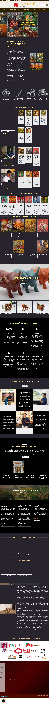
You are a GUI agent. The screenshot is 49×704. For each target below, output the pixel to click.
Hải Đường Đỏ (37, 205)
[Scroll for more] (24, 497)
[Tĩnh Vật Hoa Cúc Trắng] (36, 150)
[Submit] (47, 5)
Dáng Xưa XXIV (21, 180)
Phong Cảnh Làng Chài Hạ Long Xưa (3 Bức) (12, 207)
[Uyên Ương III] (36, 113)
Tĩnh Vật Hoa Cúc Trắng (36, 157)
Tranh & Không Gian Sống (32, 9)
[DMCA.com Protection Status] (4, 696)
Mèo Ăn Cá (36, 180)
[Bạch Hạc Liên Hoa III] (28, 113)
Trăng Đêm (28, 137)
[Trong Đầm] (28, 150)
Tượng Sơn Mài (23, 9)
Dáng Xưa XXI (29, 180)
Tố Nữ (20, 205)
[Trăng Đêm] (28, 130)
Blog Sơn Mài (9, 670)
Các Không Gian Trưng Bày (11, 679)
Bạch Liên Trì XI (21, 137)
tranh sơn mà (30, 630)
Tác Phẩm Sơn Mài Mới (29, 666)
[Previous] (2, 24)
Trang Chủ (5, 9)
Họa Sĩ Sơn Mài (16, 9)
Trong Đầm (29, 156)
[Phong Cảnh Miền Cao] (21, 150)
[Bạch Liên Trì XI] (21, 130)
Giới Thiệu (9, 666)
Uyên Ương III (36, 119)
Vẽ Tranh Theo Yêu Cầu (42, 9)
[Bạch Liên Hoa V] (43, 113)
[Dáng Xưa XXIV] (21, 174)
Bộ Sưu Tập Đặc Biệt (24, 11)
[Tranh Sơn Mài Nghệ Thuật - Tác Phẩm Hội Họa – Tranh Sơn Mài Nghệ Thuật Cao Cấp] (24, 4)
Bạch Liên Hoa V (43, 119)
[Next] (47, 24)
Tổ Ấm (21, 118)
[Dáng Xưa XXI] (28, 174)
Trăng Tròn (45, 205)
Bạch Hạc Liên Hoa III (28, 119)
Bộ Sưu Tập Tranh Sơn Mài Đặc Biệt (31, 668)
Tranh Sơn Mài (10, 9)
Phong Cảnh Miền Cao (21, 157)
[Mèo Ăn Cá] (36, 174)
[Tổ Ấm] (21, 113)
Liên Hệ (8, 668)
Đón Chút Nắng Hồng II (4, 206)
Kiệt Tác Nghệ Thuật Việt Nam (30, 670)
